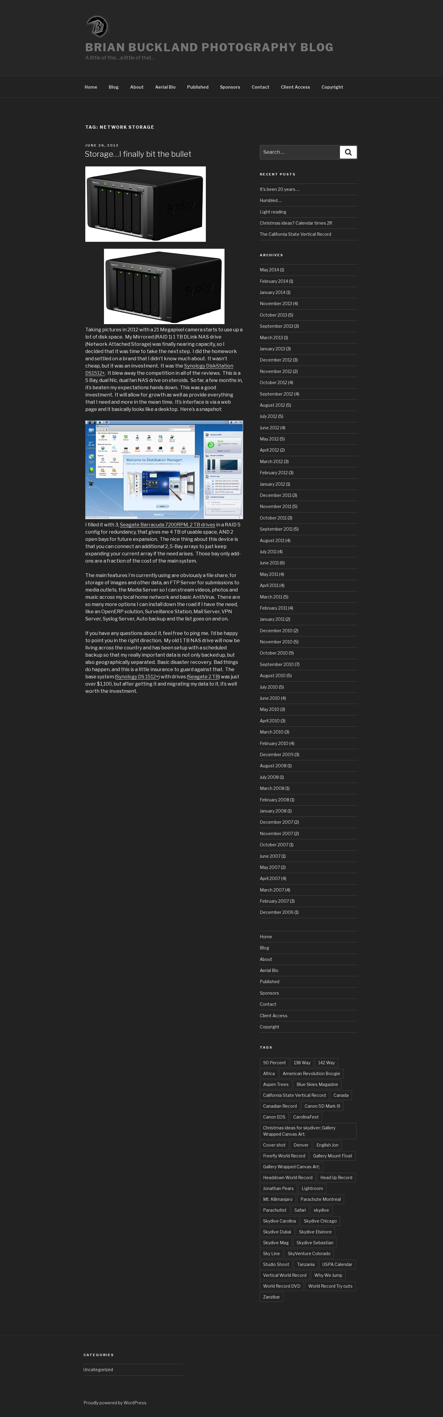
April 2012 (269, 450)
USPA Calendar (337, 1264)
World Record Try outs (330, 1286)
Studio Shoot (276, 1264)
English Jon (327, 1144)
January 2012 (272, 484)
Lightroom (312, 1188)
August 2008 (273, 765)
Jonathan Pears (278, 1188)
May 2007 (270, 867)
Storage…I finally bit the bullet (138, 154)
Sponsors (230, 87)
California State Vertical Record (294, 1095)
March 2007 (272, 889)
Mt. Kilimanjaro (278, 1199)
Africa (269, 1073)
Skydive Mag (276, 1242)
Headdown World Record (288, 1177)
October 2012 (273, 382)
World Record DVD (281, 1286)
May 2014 (269, 269)
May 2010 (269, 709)
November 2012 (276, 371)
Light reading (273, 211)
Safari (300, 1210)
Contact (260, 87)
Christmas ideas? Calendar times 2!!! (296, 223)
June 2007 (270, 856)
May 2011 (269, 574)
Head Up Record (336, 1177)
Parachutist (275, 1210)
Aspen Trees (276, 1084)
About (137, 87)
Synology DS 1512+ (137, 677)
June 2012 (269, 427)
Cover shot (274, 1144)
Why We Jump (328, 1275)
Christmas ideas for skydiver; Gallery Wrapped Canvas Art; (299, 1131)
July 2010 (269, 687)
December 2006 (277, 912)
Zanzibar (271, 1296)
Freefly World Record (284, 1155)
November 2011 (275, 506)
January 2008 (273, 810)
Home (91, 87)
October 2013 (273, 314)
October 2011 (273, 517)
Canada (341, 1095)
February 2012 (274, 472)
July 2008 (269, 777)
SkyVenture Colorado (309, 1253)
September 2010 (277, 664)
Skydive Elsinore (315, 1231)
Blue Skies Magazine (317, 1084)
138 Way (302, 1062)
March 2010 (272, 731)
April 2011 (269, 585)
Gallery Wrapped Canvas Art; (291, 1166)
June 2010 (270, 698)
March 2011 (271, 596)
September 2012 (276, 393)
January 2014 (272, 292)
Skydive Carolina (279, 1220)
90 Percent (274, 1062)
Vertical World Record (284, 1275)
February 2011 (273, 608)
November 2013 (276, 303)
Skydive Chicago (320, 1220)
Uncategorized (98, 1369)
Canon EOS (274, 1116)
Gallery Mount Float (332, 1155)
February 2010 (274, 743)
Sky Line (271, 1253)
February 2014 (274, 281)
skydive (321, 1210)
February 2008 (274, 799)
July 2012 (268, 416)
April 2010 (270, 720)
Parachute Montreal (320, 1199)
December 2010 (276, 630)
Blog (114, 87)
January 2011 (272, 619)
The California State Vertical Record (295, 234)
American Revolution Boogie (311, 1073)
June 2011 (269, 562)
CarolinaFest (306, 1116)
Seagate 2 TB (203, 677)
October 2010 (274, 652)
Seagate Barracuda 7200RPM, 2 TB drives (167, 525)
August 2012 (272, 405)
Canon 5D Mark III (322, 1106)
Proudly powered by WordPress (114, 1402)
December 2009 (277, 754)
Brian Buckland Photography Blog (209, 47)
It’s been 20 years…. (280, 189)
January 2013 (272, 348)
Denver (301, 1144)
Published (198, 87)
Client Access (295, 87)
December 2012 (276, 359)
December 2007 (276, 822)
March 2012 (271, 461)
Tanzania (306, 1264)
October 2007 (274, 844)
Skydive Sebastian (315, 1242)
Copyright (332, 87)
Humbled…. (271, 200)
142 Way (326, 1062)
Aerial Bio (165, 87)
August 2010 (273, 675)
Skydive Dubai (277, 1231)
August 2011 (272, 540)
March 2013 (271, 337)
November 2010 (276, 641)
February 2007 (274, 901)
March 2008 (272, 788)
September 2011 (276, 529)
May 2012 (269, 438)
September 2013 (276, 326)
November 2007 (276, 833)
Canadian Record (280, 1106)
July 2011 (268, 551)
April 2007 (270, 878)
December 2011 (275, 495)
